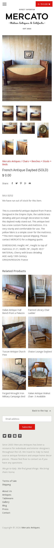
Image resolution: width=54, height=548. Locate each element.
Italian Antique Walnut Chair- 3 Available (39, 395)
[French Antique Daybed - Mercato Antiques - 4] (9, 128)
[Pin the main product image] (21, 183)
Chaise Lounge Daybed (40, 351)
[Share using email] (29, 183)
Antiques (6, 494)
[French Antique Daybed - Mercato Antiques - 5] (27, 128)
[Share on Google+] (25, 183)
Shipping (6, 484)
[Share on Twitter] (16, 183)
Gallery (5, 501)
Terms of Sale (9, 480)
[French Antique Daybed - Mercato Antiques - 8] (21, 147)
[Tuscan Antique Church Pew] (14, 332)
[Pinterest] (20, 436)
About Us (7, 491)
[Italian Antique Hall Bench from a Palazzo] (14, 290)
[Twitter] (4, 436)
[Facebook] (9, 436)
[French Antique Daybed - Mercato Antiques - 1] (27, 68)
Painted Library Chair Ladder (39, 311)
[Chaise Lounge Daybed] (40, 332)
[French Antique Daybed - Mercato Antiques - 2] (21, 113)
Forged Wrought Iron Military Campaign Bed (13, 395)
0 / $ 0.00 (43, 4)
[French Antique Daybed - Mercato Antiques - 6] (43, 130)
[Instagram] (14, 436)
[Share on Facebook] (12, 183)
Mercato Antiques (11, 161)
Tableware (7, 498)
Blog (4, 505)
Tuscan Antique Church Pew (14, 353)
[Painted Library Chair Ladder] (40, 290)
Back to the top (40, 410)
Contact (6, 512)
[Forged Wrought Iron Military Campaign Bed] (14, 374)
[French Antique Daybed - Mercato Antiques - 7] (8, 147)
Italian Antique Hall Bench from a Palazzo (13, 311)
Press (5, 509)
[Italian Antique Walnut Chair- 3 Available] (40, 374)
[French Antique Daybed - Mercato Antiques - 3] (35, 113)
